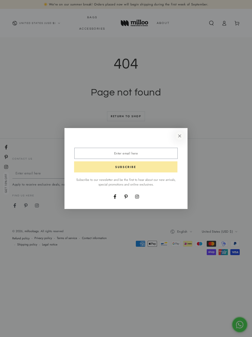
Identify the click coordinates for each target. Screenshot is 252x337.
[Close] (179, 136)
